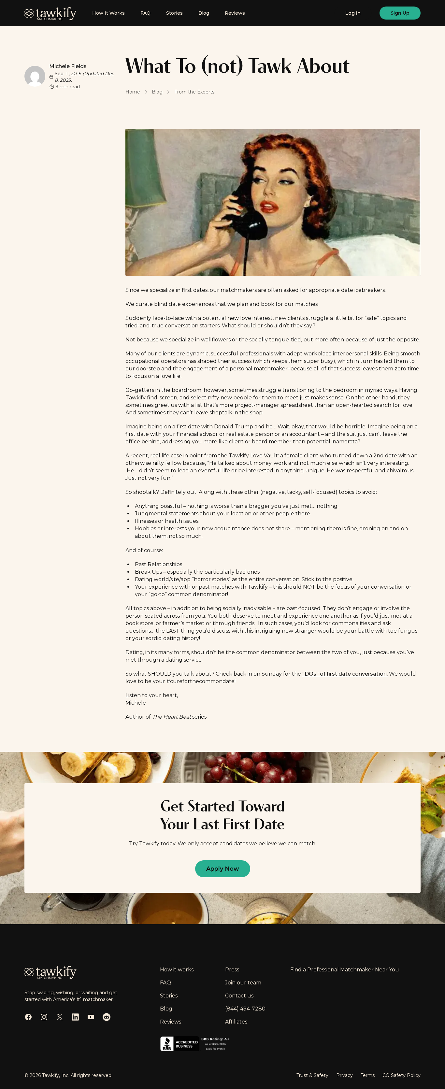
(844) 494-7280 (245, 1009)
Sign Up (400, 13)
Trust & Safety (312, 1075)
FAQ (145, 13)
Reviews (235, 13)
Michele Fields (68, 66)
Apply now (222, 868)
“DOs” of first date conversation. (345, 674)
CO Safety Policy (401, 1075)
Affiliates (236, 1022)
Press (232, 970)
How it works (177, 970)
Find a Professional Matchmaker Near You (344, 970)
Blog (203, 13)
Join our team (243, 983)
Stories (174, 13)
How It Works (108, 13)
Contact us (239, 996)
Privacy (344, 1075)
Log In (353, 13)
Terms (368, 1075)
